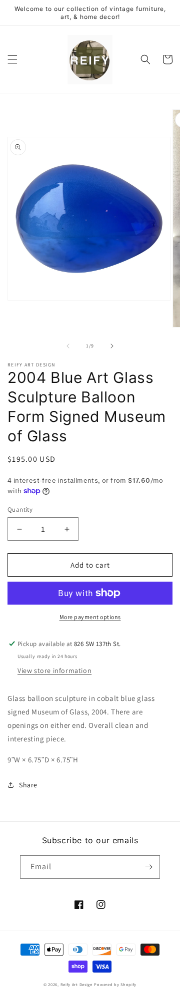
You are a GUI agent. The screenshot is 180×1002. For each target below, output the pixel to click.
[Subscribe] (149, 867)
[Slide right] (112, 346)
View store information (55, 670)
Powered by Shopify (115, 984)
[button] (13, 59)
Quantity (20, 509)
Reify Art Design (76, 984)
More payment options (90, 617)
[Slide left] (68, 346)
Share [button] (28, 784)
